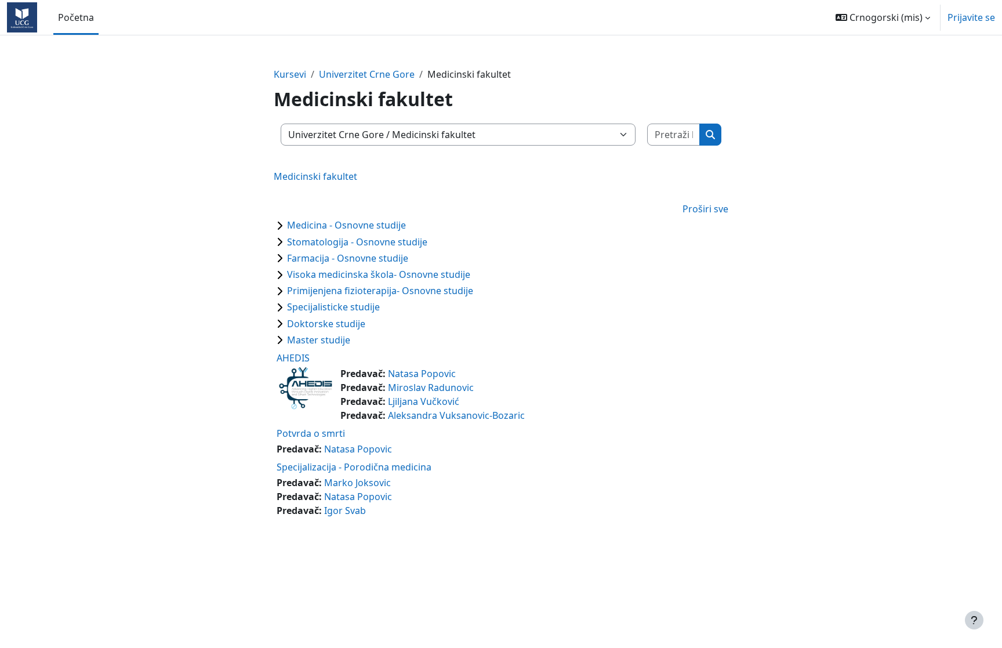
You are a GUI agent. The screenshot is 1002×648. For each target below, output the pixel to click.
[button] (883, 17)
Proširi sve (705, 208)
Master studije (318, 340)
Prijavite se (971, 17)
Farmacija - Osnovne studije (347, 258)
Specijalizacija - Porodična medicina (354, 467)
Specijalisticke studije (333, 307)
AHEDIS (293, 358)
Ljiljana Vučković (423, 401)
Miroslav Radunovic (431, 387)
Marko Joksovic (357, 482)
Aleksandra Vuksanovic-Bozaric (456, 415)
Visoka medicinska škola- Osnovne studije (378, 274)
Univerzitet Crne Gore (367, 74)
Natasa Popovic (422, 373)
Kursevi (290, 74)
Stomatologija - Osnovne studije (357, 242)
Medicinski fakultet (315, 176)
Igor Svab (345, 510)
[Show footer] (974, 620)
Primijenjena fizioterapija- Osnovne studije (380, 290)
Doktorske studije (326, 323)
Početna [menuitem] (76, 17)
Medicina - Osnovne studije (346, 225)
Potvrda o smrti (311, 433)
